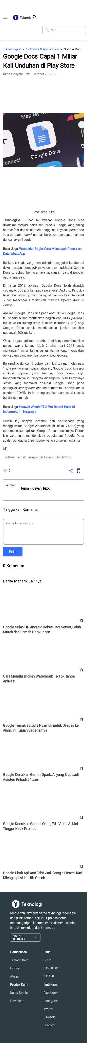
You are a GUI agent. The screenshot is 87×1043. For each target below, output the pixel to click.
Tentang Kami (19, 960)
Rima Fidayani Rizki (17, 74)
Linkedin (49, 1017)
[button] (5, 17)
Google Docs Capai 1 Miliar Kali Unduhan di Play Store (74, 49)
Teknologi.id (12, 49)
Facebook (50, 993)
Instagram (51, 1001)
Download (17, 1001)
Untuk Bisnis (19, 993)
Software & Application (42, 49)
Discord (49, 1025)
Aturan (14, 976)
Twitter (48, 1009)
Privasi (15, 968)
